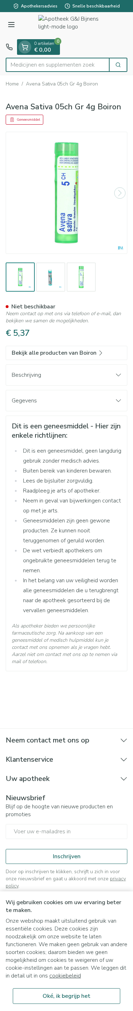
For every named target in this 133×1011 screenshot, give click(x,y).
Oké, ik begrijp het (66, 996)
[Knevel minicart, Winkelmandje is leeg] (24, 47)
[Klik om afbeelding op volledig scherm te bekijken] (66, 193)
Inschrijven (67, 856)
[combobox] (58, 65)
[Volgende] (120, 193)
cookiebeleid (65, 976)
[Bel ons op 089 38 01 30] (9, 47)
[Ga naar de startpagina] (73, 25)
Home (12, 83)
